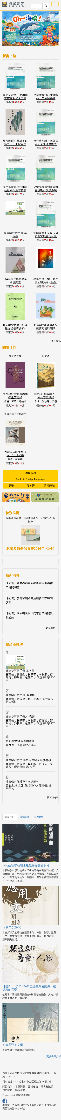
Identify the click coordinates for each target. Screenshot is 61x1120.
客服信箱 (20, 1078)
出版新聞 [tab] (24, 805)
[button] (6, 24)
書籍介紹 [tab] (9, 805)
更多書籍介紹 (53, 1044)
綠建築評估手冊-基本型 (20, 659)
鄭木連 (10, 733)
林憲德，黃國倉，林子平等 (22, 687)
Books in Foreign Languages (30, 467)
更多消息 (50, 616)
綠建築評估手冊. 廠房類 (20, 683)
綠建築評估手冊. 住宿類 (20, 704)
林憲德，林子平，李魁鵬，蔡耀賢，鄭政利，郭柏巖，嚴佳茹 (29, 710)
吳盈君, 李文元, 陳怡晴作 (21, 773)
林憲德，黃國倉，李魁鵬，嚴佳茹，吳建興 (29, 754)
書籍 (11, 473)
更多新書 (56, 329)
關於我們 (7, 1075)
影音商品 (49, 473)
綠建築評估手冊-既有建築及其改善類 (28, 748)
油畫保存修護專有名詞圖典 (22, 770)
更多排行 (52, 785)
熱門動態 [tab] (38, 805)
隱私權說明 (47, 1075)
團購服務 (30, 461)
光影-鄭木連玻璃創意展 (20, 729)
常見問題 (20, 1075)
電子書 (30, 473)
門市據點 (7, 1078)
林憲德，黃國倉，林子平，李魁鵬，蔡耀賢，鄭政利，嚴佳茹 (29, 664)
